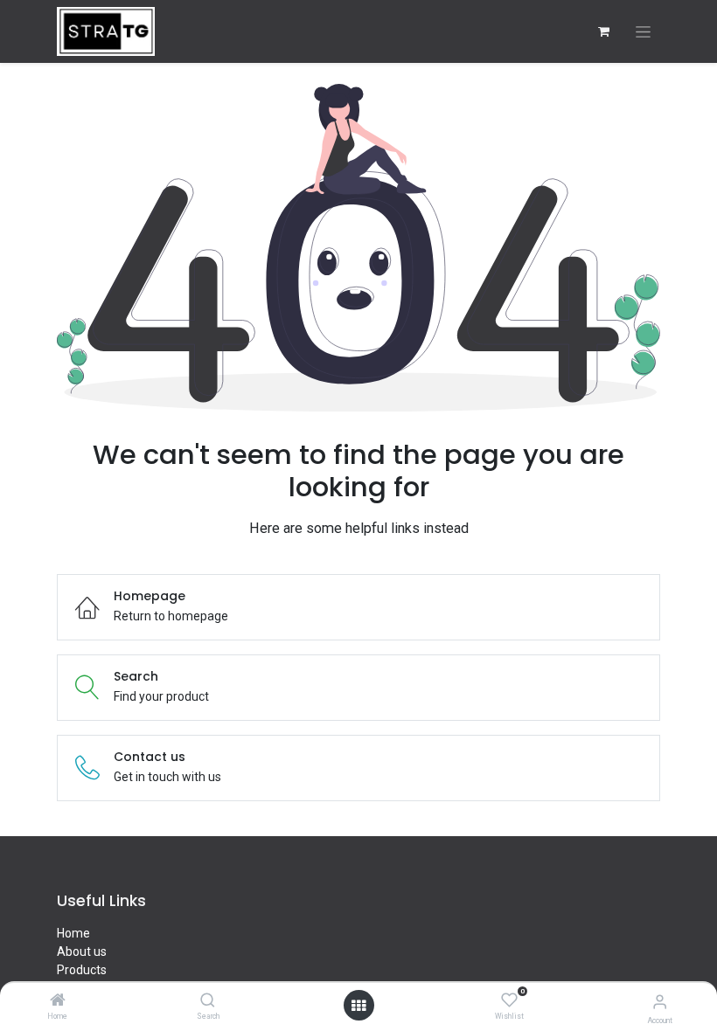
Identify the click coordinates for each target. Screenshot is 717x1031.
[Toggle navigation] (643, 32)
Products (82, 970)
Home (73, 933)
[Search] (207, 1001)
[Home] (58, 1001)
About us (82, 951)
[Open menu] (358, 1005)
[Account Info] (659, 1002)
